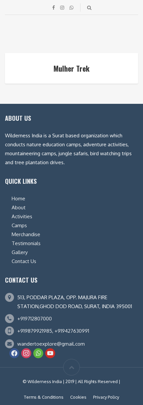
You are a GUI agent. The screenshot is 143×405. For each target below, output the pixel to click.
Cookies (78, 397)
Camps (19, 225)
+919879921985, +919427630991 (53, 331)
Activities (22, 216)
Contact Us (24, 261)
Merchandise (26, 234)
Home (18, 198)
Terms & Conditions (44, 397)
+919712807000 (34, 318)
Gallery (20, 252)
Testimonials (26, 243)
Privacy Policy (106, 397)
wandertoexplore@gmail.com (51, 344)
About (19, 207)
